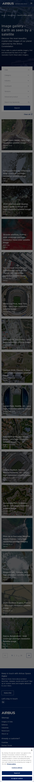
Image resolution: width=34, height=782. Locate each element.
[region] (17, 765)
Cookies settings (17, 767)
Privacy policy (11, 764)
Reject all (17, 773)
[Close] (32, 750)
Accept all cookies (17, 778)
